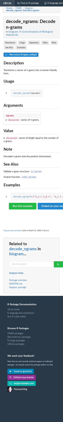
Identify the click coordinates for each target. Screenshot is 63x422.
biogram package (17, 287)
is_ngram (36, 171)
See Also (9, 48)
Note (54, 43)
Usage (22, 43)
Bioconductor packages (19, 337)
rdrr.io (7, 3)
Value (45, 43)
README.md (15, 284)
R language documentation (20, 313)
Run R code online (16, 317)
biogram (16, 254)
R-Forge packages (16, 341)
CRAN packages (15, 333)
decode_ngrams (21, 93)
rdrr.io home (13, 309)
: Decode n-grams (22, 10)
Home (9, 8)
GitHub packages (15, 344)
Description (10, 43)
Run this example (22, 206)
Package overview (18, 280)
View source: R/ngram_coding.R (23, 55)
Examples (21, 48)
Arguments (33, 43)
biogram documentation (13, 230)
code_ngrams (29, 177)
